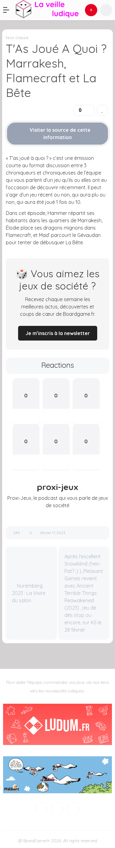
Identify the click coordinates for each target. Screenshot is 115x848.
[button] (9, 10)
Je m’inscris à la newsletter (57, 333)
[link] (102, 110)
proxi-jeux (57, 487)
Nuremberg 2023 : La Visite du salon (28, 593)
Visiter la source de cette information (59, 133)
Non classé (17, 37)
